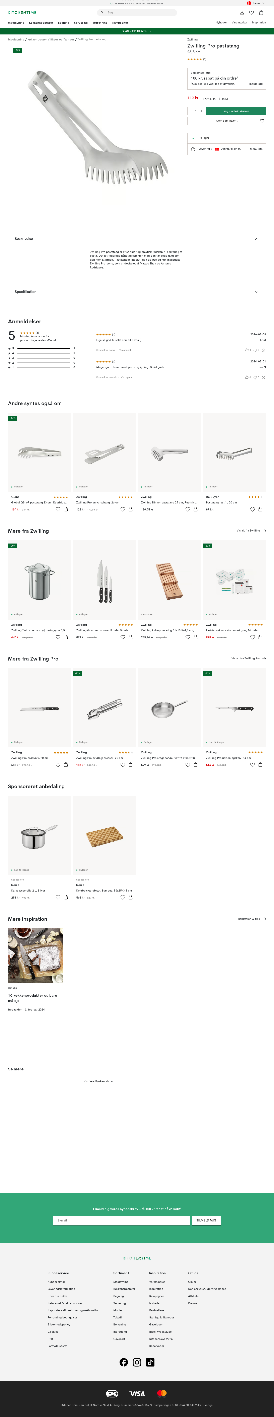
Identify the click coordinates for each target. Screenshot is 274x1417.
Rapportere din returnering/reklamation (73, 1310)
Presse (192, 1303)
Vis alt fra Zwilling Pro (245, 658)
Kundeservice (57, 1282)
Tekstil (117, 1317)
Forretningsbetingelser (62, 1317)
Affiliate (193, 1296)
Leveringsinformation (61, 1289)
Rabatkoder (156, 1346)
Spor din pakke (57, 1296)
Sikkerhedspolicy (59, 1324)
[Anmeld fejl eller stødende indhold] (263, 350)
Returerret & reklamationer (65, 1303)
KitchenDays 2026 (161, 1339)
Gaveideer (156, 1324)
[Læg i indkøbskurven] (65, 509)
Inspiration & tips (248, 919)
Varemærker (239, 22)
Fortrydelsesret (57, 1346)
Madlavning (16, 22)
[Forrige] (22, 126)
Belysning (119, 1324)
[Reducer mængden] (190, 111)
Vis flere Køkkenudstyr (98, 1081)
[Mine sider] (242, 12)
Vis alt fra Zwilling (248, 530)
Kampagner (120, 22)
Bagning (63, 22)
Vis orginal (125, 350)
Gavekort (119, 1339)
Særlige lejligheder (161, 1317)
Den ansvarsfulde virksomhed (207, 1289)
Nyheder (221, 22)
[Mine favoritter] (251, 12)
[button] (196, 59)
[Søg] (102, 12)
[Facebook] (123, 1362)
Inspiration (259, 22)
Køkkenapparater (41, 22)
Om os (192, 1282)
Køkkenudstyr (37, 39)
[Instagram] (137, 1362)
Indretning (100, 22)
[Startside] (22, 12)
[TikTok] (150, 1362)
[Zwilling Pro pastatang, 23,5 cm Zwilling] (97, 125)
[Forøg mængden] (201, 111)
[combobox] (256, 3)
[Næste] (172, 126)
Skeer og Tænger (62, 39)
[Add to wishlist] (58, 509)
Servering (81, 22)
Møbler (118, 1310)
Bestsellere (156, 1310)
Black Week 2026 (160, 1331)
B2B (50, 1339)
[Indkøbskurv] (261, 12)
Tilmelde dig (254, 84)
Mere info (256, 149)
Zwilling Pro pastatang (91, 39)
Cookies (53, 1331)
